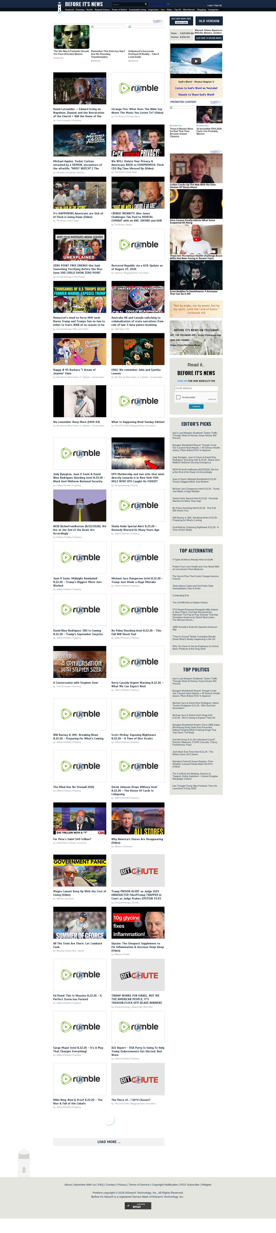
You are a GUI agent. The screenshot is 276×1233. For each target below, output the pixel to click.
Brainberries (58, 58)
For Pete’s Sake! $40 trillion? (72, 839)
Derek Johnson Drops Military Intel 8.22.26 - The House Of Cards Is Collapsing (134, 790)
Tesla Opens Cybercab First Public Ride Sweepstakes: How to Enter (192, 587)
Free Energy (79, 277)
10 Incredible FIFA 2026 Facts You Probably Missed (209, 131)
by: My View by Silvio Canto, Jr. (67, 377)
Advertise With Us (85, 1184)
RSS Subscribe (189, 1184)
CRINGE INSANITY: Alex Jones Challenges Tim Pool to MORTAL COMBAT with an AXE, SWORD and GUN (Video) (136, 219)
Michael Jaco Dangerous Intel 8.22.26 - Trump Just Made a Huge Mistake (137, 580)
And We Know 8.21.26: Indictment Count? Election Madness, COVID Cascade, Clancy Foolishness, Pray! (194, 742)
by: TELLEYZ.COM (120, 426)
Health (90, 9)
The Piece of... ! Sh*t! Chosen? (130, 1100)
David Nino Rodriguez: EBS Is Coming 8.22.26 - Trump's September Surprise (78, 632)
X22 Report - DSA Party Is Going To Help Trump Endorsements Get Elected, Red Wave (137, 1051)
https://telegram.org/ (209, 335)
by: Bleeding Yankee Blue (64, 951)
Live (163, 9)
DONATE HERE (181, 22)
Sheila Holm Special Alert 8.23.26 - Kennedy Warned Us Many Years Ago (135, 528)
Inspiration (153, 9)
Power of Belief (119, 9)
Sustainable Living (137, 9)
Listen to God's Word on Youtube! (196, 88)
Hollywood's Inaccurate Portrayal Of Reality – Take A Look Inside (143, 54)
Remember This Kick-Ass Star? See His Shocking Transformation (108, 54)
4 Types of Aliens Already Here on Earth (192, 559)
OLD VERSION (209, 21)
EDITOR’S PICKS (196, 423)
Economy (80, 9)
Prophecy (76, 485)
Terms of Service (139, 1184)
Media (129, 225)
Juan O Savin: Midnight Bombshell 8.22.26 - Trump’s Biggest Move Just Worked (77, 582)
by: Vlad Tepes (118, 329)
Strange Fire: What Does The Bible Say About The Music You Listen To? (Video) (137, 110)
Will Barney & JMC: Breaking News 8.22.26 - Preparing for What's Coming (78, 736)
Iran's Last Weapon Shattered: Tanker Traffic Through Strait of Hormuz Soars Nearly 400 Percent (194, 435)
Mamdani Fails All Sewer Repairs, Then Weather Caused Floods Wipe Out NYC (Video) (192, 764)
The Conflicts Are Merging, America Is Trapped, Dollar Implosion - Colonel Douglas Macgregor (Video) (195, 776)
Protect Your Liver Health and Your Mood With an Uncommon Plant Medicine (195, 567)
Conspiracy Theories (75, 172)
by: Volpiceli (116, 273)
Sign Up (218, 5)
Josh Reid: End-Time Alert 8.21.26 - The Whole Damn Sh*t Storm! (192, 753)
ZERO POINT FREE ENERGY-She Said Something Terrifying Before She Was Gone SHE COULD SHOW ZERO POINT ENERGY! (77, 271)
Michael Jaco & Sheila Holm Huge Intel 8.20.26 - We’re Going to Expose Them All (193, 716)
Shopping (201, 9)
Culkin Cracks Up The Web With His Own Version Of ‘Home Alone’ (193, 186)
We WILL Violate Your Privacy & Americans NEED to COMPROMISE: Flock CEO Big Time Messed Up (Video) (137, 164)
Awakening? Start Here (142, 1007)
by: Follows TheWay (62, 537)
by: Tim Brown (117, 116)
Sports (81, 951)
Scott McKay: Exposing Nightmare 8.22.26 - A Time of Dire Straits (133, 736)
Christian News (133, 116)
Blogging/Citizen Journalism (136, 273)
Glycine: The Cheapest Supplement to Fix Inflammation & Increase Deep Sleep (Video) (137, 947)
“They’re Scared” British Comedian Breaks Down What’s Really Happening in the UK (194, 637)
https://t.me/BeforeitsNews (185, 345)
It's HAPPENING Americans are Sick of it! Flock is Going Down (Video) (78, 215)
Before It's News (84, 4)
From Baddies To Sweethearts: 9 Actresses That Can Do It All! (193, 293)
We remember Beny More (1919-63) (76, 422)
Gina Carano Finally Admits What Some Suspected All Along (192, 221)
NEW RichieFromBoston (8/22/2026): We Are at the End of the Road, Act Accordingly (79, 529)
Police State (131, 172)
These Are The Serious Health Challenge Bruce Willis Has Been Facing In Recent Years (196, 257)
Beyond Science (102, 9)
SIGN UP (182, 381)
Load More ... (108, 1141)
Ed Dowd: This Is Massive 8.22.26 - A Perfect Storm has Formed (77, 997)
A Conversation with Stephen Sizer (75, 683)
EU (127, 329)
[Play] (196, 61)
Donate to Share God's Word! (196, 94)
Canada (135, 902)
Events (135, 485)
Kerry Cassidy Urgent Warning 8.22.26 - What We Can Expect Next (137, 684)
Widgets (206, 1184)
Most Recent (189, 9)
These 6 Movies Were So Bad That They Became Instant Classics (181, 133)
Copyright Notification (165, 1184)
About (68, 1184)
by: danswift (58, 172)
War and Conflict (80, 329)
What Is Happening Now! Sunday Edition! (137, 422)
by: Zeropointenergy (62, 277)
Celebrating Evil (180, 595)
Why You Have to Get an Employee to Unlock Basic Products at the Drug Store (195, 647)
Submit (196, 406)
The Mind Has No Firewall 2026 (73, 787)
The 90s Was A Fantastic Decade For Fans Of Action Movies (71, 52)
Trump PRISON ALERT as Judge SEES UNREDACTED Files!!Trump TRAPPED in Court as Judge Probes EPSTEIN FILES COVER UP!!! (136, 897)
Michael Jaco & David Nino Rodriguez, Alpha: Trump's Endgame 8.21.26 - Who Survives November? (195, 705)
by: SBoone (116, 846)
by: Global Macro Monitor (64, 843)
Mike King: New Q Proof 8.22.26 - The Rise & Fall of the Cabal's (77, 1101)
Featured (69, 9)
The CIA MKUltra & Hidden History (190, 602)
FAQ (101, 1184)
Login (210, 5)
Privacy (122, 1184)
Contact (110, 1184)
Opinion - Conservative (93, 377)
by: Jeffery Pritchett (62, 485)
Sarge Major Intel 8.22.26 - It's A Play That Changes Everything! (78, 1049)
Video (169, 9)
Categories (213, 9)
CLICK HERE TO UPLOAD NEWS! (209, 38)
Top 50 (177, 9)
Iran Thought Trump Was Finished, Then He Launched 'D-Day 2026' (194, 787)
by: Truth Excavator (62, 120)
